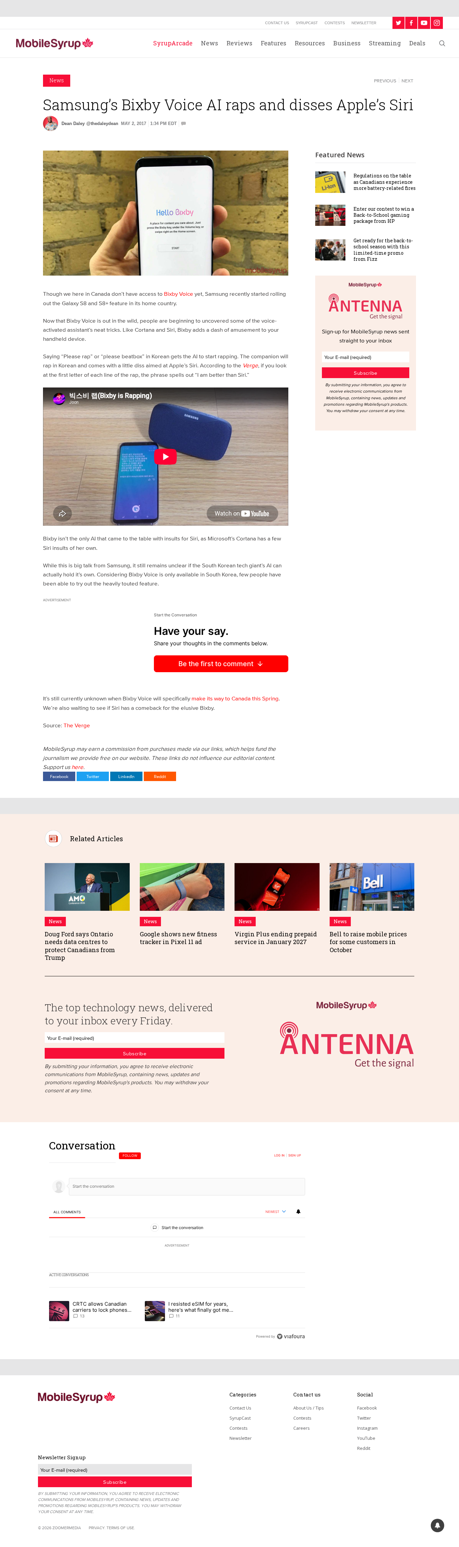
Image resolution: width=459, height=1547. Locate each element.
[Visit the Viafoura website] (291, 1336)
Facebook (59, 776)
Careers (301, 1428)
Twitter (92, 776)
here (77, 767)
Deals (417, 43)
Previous (385, 80)
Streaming (385, 43)
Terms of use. (121, 1528)
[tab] (67, 1212)
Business (347, 43)
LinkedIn (126, 776)
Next (407, 80)
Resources (310, 43)
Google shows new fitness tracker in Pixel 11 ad (178, 938)
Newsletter (363, 23)
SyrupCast (307, 23)
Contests (335, 23)
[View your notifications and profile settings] (298, 1211)
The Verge (77, 725)
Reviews (239, 43)
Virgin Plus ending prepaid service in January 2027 (276, 938)
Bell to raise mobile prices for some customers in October (368, 942)
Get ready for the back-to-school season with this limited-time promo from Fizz (383, 249)
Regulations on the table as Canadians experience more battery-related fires (384, 181)
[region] (177, 1240)
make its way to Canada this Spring (235, 698)
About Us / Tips (308, 1408)
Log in (279, 1155)
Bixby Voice (178, 293)
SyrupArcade (173, 43)
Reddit (160, 776)
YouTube (366, 1438)
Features (273, 43)
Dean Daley (73, 123)
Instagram (367, 1428)
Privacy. (97, 1528)
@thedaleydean (102, 123)
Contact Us (277, 23)
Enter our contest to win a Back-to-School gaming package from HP (383, 215)
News (209, 43)
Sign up (294, 1155)
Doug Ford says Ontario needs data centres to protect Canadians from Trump (80, 946)
